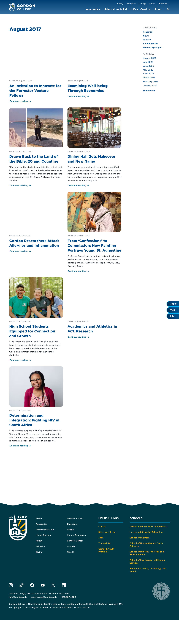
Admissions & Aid (115, 9)
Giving (142, 3)
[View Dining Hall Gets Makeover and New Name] (94, 147)
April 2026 (148, 74)
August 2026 (149, 58)
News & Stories (75, 518)
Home (39, 518)
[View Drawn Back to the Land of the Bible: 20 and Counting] (36, 147)
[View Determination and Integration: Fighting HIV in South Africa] (36, 407)
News (152, 3)
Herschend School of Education (146, 532)
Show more (149, 91)
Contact (102, 526)
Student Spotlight (152, 47)
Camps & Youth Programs (106, 550)
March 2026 (149, 77)
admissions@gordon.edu (44, 597)
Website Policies (82, 607)
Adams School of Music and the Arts (149, 526)
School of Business (139, 538)
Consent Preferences (61, 607)
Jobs (100, 538)
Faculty (147, 40)
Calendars (72, 524)
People (70, 530)
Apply (120, 3)
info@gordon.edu (18, 597)
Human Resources (76, 535)
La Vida (71, 546)
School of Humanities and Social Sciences (146, 544)
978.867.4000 (68, 597)
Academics (93, 9)
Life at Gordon (140, 9)
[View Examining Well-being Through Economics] (94, 67)
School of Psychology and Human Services (147, 561)
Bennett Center (75, 541)
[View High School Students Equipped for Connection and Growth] (36, 320)
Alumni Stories (150, 44)
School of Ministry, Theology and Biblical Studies (147, 553)
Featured (148, 32)
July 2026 (148, 62)
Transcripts (104, 543)
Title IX (70, 552)
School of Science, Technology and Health (148, 570)
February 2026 (150, 81)
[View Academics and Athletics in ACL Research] (94, 308)
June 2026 (148, 66)
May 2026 (148, 70)
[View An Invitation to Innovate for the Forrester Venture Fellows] (36, 70)
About (158, 9)
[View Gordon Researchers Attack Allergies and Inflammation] (36, 222)
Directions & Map (107, 532)
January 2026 (150, 85)
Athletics (131, 3)
